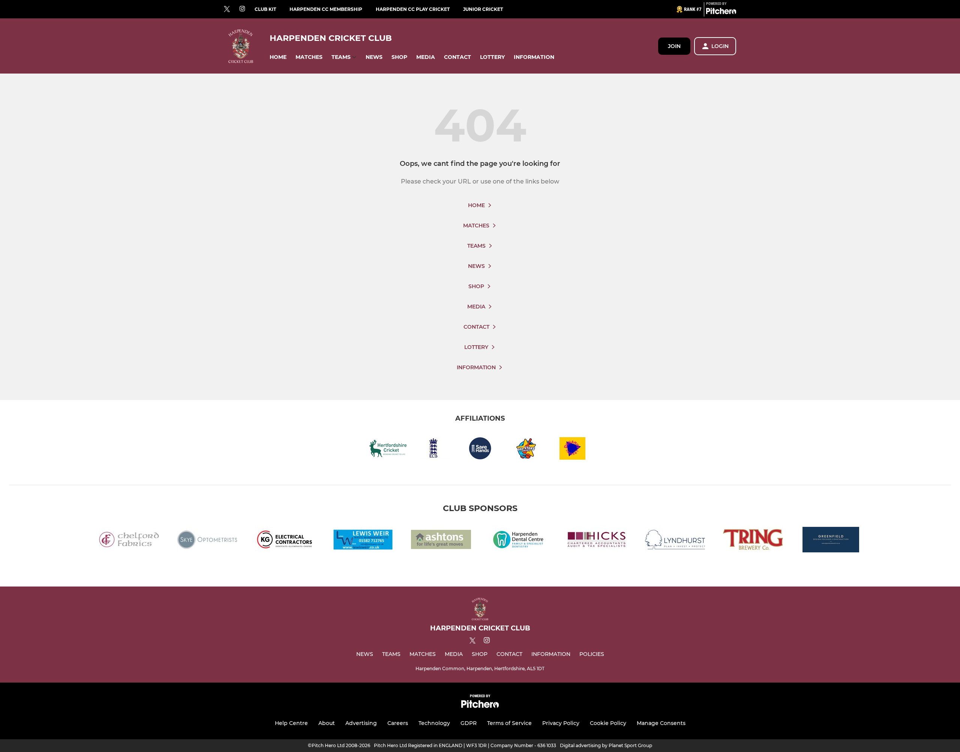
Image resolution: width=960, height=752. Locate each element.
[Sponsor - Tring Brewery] (753, 541)
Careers (397, 723)
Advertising (361, 723)
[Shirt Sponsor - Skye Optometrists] (207, 541)
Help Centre (291, 723)
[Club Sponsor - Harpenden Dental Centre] (519, 541)
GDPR (468, 723)
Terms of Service (509, 723)
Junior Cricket (483, 9)
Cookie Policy (608, 723)
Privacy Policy (560, 723)
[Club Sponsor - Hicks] (597, 541)
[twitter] (227, 9)
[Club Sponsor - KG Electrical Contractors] (285, 541)
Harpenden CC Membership (326, 9)
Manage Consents (661, 723)
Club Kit (265, 9)
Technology (434, 723)
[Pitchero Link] (721, 12)
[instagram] (242, 9)
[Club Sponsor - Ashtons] (441, 541)
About (326, 723)
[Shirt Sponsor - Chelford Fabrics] (129, 541)
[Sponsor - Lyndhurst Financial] (675, 541)
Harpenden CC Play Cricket (413, 9)
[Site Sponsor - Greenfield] (831, 541)
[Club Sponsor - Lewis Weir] (363, 541)
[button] (278, 57)
